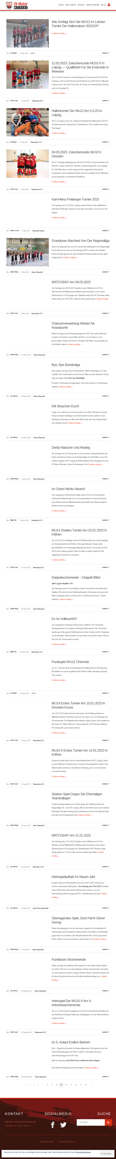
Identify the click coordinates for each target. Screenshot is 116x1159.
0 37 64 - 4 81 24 (23, 1126)
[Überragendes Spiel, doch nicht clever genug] (27, 929)
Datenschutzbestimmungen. (83, 1152)
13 (71, 1084)
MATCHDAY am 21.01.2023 (71, 835)
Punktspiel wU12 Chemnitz (70, 662)
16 (86, 1084)
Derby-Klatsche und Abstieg (71, 447)
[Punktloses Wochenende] (27, 971)
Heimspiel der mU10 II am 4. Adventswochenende (71, 1003)
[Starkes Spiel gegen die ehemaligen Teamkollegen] (27, 805)
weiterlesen (105, 53)
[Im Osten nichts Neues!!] (27, 500)
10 (56, 1084)
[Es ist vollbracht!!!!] (27, 630)
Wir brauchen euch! (65, 406)
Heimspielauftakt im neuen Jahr (73, 877)
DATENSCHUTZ (67, 1142)
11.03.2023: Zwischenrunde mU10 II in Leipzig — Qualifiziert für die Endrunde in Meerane (80, 67)
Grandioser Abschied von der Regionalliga (80, 241)
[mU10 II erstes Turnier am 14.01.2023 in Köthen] (27, 762)
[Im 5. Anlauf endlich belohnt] (27, 1054)
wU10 (40, 314)
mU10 (41, 101)
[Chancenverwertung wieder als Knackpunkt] (27, 335)
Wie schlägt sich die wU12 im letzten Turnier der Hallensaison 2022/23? (78, 24)
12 (66, 1084)
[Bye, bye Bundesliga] (27, 376)
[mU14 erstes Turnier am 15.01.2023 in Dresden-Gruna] (27, 715)
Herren (33, 272)
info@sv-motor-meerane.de (20, 1122)
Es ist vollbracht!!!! (64, 619)
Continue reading (59, 33)
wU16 (40, 520)
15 (81, 1084)
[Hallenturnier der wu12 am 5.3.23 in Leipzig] (27, 122)
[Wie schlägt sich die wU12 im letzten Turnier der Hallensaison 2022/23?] (27, 33)
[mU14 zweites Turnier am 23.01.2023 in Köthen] (27, 542)
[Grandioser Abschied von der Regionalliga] (27, 252)
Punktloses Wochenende (69, 959)
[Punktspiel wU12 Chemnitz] (27, 673)
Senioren (41, 231)
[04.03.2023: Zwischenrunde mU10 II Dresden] (27, 163)
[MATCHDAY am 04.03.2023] (27, 293)
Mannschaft (35, 101)
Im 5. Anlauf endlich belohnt (71, 1042)
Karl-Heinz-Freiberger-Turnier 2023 (75, 199)
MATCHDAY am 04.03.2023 (71, 282)
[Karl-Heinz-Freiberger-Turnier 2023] (27, 211)
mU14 (42, 568)
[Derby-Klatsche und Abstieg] (27, 459)
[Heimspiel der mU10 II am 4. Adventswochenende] (27, 1012)
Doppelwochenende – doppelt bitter (76, 577)
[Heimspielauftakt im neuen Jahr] (27, 888)
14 (76, 1084)
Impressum (46, 1142)
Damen (35, 396)
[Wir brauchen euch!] (27, 417)
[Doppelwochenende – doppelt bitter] (27, 589)
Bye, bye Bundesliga (66, 365)
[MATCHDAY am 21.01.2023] (27, 847)
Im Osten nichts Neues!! (68, 489)
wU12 (32, 53)
